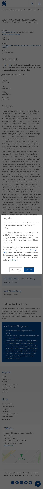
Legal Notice (12, 260)
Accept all (29, 269)
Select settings (15, 269)
